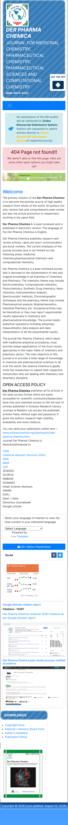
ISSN (6, 459)
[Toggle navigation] (10, 105)
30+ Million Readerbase (35, 546)
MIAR (6, 463)
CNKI (6, 451)
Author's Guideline (16, 733)
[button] (7, 177)
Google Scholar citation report (22, 604)
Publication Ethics (16, 737)
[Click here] (54, 555)
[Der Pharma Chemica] (17, 14)
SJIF (5, 466)
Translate (22, 536)
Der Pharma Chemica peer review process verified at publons (34, 662)
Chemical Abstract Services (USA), (24, 455)
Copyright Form (15, 725)
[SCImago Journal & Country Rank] (22, 580)
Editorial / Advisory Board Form (24, 729)
